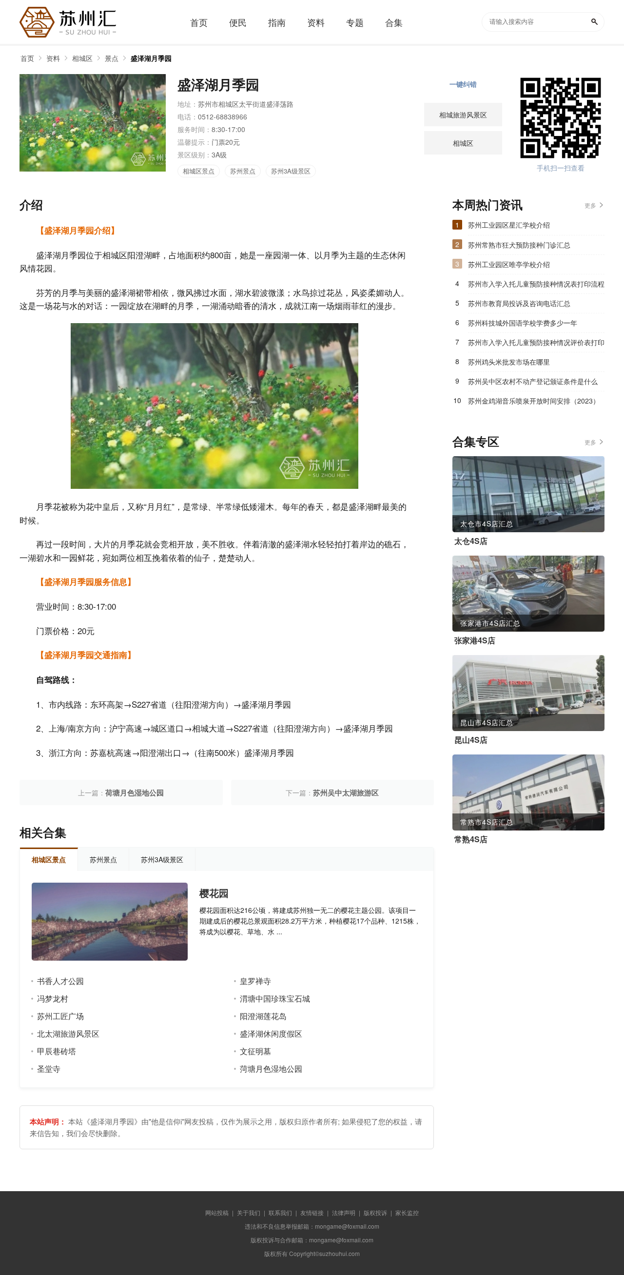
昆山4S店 (471, 740)
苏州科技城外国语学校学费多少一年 (522, 323)
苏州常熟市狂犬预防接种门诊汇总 (519, 245)
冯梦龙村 (52, 998)
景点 (111, 58)
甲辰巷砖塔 (56, 1051)
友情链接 (312, 1212)
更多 (590, 205)
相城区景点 (198, 170)
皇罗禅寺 (255, 980)
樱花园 (214, 893)
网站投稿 (217, 1212)
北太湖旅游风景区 (68, 1033)
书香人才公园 (60, 980)
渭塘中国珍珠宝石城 (275, 998)
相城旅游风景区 (463, 114)
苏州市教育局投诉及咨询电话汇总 (519, 303)
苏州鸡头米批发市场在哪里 (509, 362)
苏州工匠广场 (60, 1016)
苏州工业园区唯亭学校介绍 (509, 264)
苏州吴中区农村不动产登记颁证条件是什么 (533, 381)
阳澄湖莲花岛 (263, 1016)
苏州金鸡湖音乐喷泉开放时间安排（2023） (534, 401)
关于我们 (248, 1212)
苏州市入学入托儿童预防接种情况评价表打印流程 (536, 344)
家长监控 (407, 1212)
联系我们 (280, 1212)
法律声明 (343, 1212)
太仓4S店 (471, 541)
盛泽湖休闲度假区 (271, 1033)
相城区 (82, 58)
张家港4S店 (474, 640)
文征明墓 (255, 1051)
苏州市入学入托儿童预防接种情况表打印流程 (536, 284)
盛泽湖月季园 (151, 58)
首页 (27, 58)
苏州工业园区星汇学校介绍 (509, 225)
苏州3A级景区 (291, 170)
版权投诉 (375, 1212)
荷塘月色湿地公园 (134, 792)
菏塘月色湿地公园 (271, 1068)
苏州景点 (242, 170)
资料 (53, 58)
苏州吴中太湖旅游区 (346, 792)
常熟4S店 (471, 839)
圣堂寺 (48, 1068)
